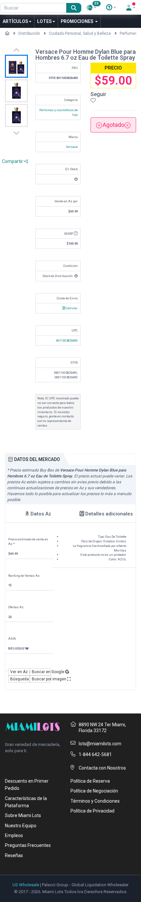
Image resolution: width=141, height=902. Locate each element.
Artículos (15, 21)
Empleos (14, 835)
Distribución (29, 33)
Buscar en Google (41, 672)
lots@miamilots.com (100, 743)
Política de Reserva (90, 781)
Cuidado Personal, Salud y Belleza (80, 33)
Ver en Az (19, 672)
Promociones (77, 21)
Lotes (44, 21)
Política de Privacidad (92, 810)
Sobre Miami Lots (23, 815)
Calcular (71, 308)
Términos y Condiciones (95, 801)
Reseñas (14, 855)
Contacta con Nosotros (102, 768)
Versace (72, 147)
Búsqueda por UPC (20, 679)
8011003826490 (67, 340)
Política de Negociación (94, 790)
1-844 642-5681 (95, 754)
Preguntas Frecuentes (28, 845)
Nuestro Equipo (20, 825)
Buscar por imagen (41, 679)
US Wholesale (25, 884)
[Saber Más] (111, 7)
